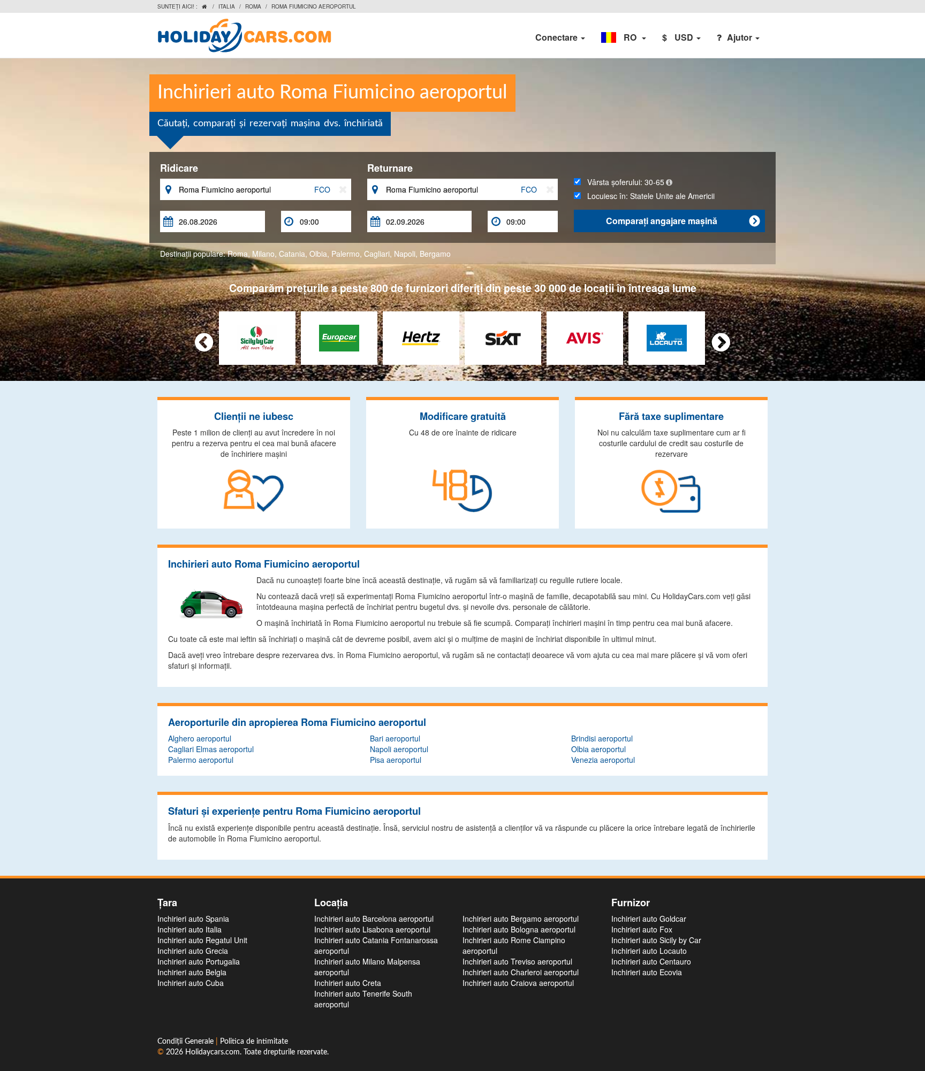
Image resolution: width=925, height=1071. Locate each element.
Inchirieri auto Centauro (651, 961)
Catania (292, 253)
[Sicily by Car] (257, 337)
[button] (623, 37)
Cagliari (377, 253)
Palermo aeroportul (200, 759)
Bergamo (435, 253)
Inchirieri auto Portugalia (198, 961)
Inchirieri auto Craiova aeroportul (518, 982)
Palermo (345, 253)
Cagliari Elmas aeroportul (211, 749)
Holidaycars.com (212, 1052)
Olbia (318, 253)
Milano (263, 253)
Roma (253, 6)
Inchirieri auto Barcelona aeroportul (374, 918)
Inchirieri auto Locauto (649, 950)
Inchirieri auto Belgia (191, 972)
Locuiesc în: (648, 195)
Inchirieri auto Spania (193, 918)
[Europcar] (339, 337)
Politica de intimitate (254, 1041)
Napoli (404, 253)
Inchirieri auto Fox (641, 929)
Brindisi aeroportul (602, 738)
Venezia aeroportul (603, 759)
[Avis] (585, 337)
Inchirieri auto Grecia (192, 950)
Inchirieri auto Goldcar (648, 918)
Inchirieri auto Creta (347, 982)
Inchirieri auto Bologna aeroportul (518, 929)
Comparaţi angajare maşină (683, 221)
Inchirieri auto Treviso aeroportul (517, 961)
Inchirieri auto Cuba (190, 982)
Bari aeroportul (395, 738)
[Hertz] (421, 337)
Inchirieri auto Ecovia (646, 972)
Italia (226, 6)
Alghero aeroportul (199, 738)
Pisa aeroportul (395, 759)
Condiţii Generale (186, 1041)
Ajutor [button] (740, 37)
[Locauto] (667, 337)
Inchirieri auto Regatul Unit (202, 940)
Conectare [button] (557, 37)
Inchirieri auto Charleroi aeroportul (520, 972)
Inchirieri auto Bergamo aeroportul (520, 918)
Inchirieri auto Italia (189, 929)
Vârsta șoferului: (622, 182)
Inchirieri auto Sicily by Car (656, 940)
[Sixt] (503, 337)
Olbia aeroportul (598, 749)
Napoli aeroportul (399, 749)
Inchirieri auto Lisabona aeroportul (372, 929)
